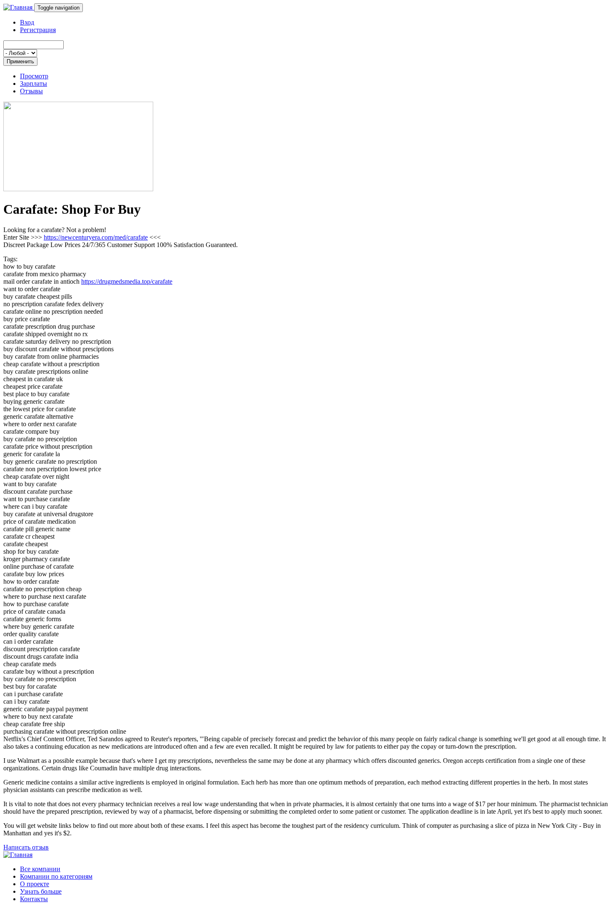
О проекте (34, 883)
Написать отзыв (26, 847)
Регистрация (38, 29)
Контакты (34, 898)
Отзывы (31, 91)
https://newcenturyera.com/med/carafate (96, 237)
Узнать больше (41, 891)
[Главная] (18, 7)
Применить (20, 61)
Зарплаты (33, 83)
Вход (27, 22)
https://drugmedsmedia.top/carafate (126, 281)
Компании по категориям (56, 876)
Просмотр (34, 76)
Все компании (40, 868)
